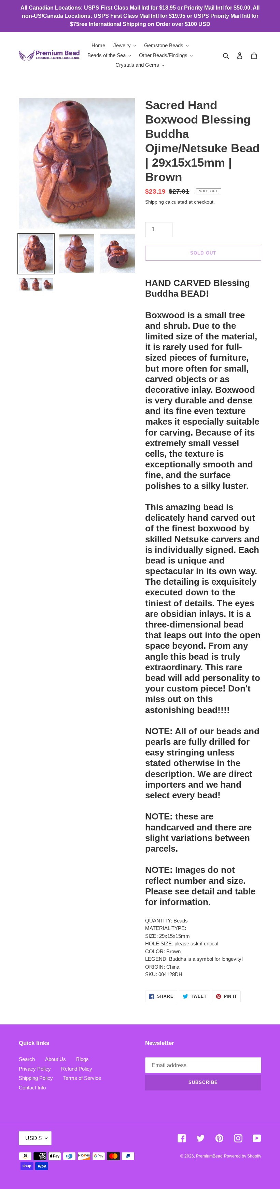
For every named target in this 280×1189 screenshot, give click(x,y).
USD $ (33, 1138)
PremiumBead (209, 1156)
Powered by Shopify (242, 1156)
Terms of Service (82, 1078)
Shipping (154, 202)
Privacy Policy (35, 1069)
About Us (55, 1059)
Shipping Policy (36, 1078)
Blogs (82, 1059)
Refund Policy (76, 1069)
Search (27, 1059)
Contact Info (32, 1087)
